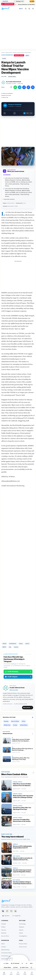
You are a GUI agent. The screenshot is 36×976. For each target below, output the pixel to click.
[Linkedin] (15, 911)
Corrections (4, 956)
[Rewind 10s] (4, 113)
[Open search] (25, 8)
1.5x (31, 113)
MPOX (4, 647)
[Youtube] (11, 911)
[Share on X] (28, 87)
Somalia (6, 721)
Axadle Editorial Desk (14, 81)
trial (10, 647)
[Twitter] (7, 911)
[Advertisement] (18, 30)
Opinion (21, 930)
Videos (21, 933)
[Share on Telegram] (19, 87)
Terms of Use (23, 946)
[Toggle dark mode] (29, 8)
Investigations (23, 936)
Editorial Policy (5, 949)
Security (3, 930)
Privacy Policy (23, 943)
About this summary (9, 199)
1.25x (27, 113)
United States (23, 725)
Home (2, 52)
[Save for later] (11, 87)
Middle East (7, 725)
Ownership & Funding (7, 958)
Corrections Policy (6, 952)
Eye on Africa (5, 936)
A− (22, 963)
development (12, 643)
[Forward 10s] (14, 113)
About (3, 943)
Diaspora (21, 927)
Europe (15, 725)
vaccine (16, 647)
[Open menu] (33, 8)
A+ (26, 963)
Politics (3, 927)
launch (27, 643)
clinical (4, 643)
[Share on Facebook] (24, 87)
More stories (26, 707)
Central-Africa (8, 52)
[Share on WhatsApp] (15, 87)
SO (21, 8)
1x (24, 113)
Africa (23, 721)
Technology (22, 924)
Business (3, 933)
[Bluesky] (3, 911)
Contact (3, 946)
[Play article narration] (5, 105)
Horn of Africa (15, 721)
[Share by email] (33, 87)
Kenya (20, 643)
